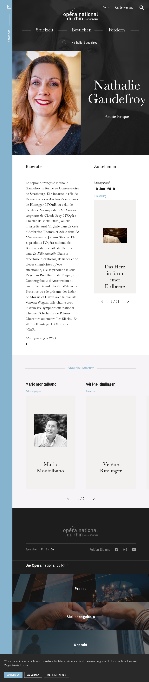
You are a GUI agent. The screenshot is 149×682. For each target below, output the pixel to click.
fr (42, 549)
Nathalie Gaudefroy (84, 42)
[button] (141, 8)
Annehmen (13, 674)
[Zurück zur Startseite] (80, 14)
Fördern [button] (117, 30)
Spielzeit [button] (45, 30)
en (47, 549)
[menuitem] (105, 7)
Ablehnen (33, 674)
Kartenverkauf (124, 7)
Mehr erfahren (56, 674)
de (104, 7)
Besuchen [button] (82, 30)
